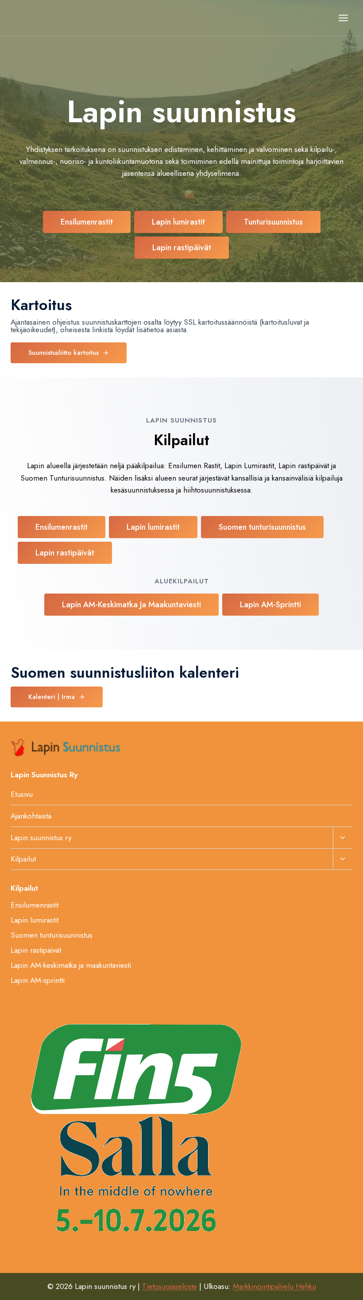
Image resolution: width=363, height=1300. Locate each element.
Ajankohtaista (31, 816)
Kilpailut (23, 859)
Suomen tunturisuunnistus (52, 935)
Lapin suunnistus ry (41, 837)
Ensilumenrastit (34, 905)
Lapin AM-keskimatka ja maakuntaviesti (71, 965)
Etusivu (22, 794)
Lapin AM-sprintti (38, 980)
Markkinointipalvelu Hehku (274, 1286)
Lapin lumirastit (34, 920)
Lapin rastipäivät (36, 950)
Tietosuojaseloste (169, 1286)
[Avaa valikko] (343, 18)
